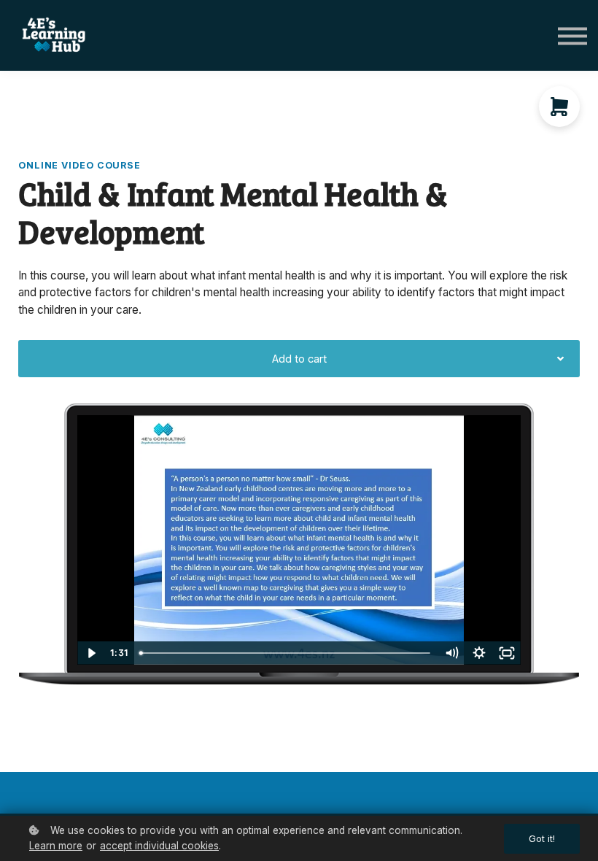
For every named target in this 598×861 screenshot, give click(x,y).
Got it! (542, 838)
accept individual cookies (159, 846)
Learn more (55, 846)
